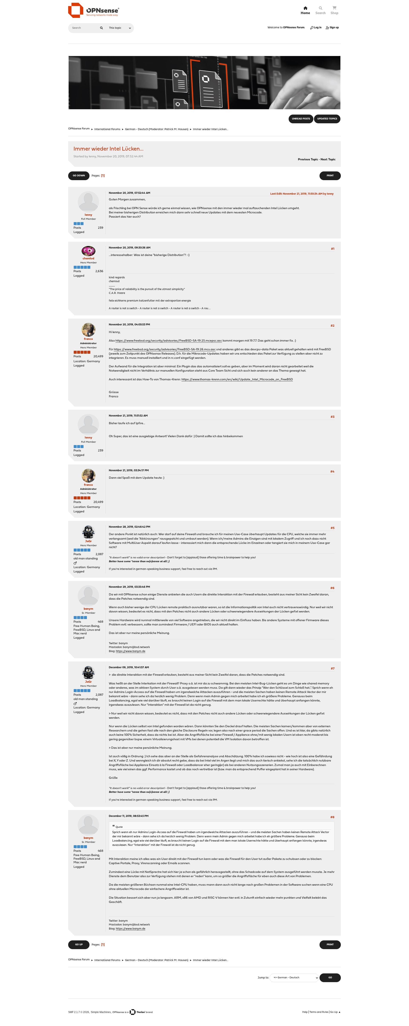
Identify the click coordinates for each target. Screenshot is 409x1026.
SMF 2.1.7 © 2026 (78, 1012)
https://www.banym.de (130, 651)
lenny (88, 215)
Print (330, 176)
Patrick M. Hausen (175, 129)
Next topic (328, 159)
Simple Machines (101, 1012)
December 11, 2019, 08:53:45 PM (128, 816)
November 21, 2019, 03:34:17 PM (129, 470)
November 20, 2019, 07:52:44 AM (129, 193)
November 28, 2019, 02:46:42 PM (129, 527)
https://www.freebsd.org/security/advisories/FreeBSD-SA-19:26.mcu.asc (165, 349)
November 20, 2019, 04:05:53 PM (129, 324)
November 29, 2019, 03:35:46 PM (129, 587)
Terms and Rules (319, 1012)
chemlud (88, 258)
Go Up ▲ (335, 1012)
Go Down (79, 176)
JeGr (88, 541)
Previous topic (308, 159)
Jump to (263, 977)
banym (88, 609)
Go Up (79, 945)
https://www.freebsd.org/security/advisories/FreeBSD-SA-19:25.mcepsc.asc (168, 340)
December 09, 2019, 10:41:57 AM (129, 667)
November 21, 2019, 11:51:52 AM (128, 415)
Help (305, 1012)
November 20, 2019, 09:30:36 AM (129, 247)
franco (88, 339)
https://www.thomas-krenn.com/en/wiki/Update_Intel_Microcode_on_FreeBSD (237, 379)
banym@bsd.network (136, 647)
